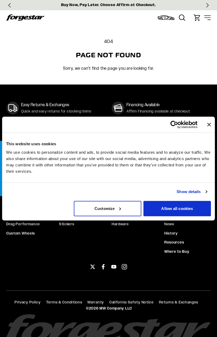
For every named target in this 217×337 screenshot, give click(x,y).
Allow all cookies (177, 208)
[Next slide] (207, 5)
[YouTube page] (113, 266)
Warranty (95, 302)
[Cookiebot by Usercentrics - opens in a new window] (174, 125)
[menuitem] (166, 17)
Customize (104, 208)
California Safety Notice (131, 302)
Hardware (120, 224)
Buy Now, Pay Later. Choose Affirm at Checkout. (108, 5)
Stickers (66, 224)
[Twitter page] (92, 266)
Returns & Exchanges (178, 302)
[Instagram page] (124, 266)
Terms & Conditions (64, 302)
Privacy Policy (28, 302)
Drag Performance (23, 224)
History (171, 233)
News (169, 224)
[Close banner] (209, 125)
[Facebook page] (103, 266)
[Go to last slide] (9, 5)
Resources (174, 242)
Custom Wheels (20, 233)
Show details (189, 191)
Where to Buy (176, 251)
